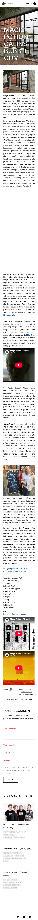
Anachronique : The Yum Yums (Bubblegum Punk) (14, 834)
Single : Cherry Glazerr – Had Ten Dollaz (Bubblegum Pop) (14, 857)
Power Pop (8, 827)
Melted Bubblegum (26, 694)
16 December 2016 (10, 872)
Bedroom (24, 872)
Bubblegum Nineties (27, 689)
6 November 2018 (10, 20)
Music (7, 23)
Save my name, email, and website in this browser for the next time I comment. (19, 770)
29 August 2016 (9, 824)
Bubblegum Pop (26, 691)
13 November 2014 (10, 848)
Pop (27, 824)
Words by (27, 20)
